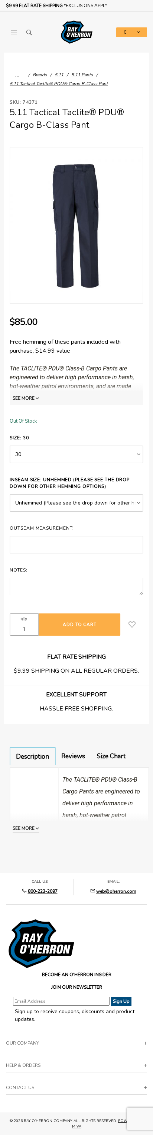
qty (23, 619)
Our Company (22, 1043)
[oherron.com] (77, 32)
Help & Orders (23, 1065)
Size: (19, 438)
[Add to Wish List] (132, 624)
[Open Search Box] (29, 32)
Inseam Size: (70, 483)
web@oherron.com (116, 891)
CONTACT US (20, 1088)
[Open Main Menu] (14, 32)
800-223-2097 (43, 891)
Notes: (18, 570)
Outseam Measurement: (42, 528)
